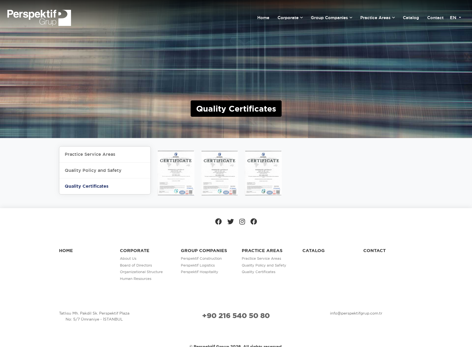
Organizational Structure (141, 272)
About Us (128, 258)
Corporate (134, 250)
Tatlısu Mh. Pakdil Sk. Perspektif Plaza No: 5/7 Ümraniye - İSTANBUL (94, 316)
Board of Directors (136, 265)
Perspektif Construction (201, 258)
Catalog (313, 250)
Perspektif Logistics (198, 265)
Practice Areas (262, 250)
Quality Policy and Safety (264, 265)
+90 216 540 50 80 (236, 316)
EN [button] (454, 17)
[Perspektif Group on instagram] (242, 221)
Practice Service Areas (261, 258)
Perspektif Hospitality (199, 272)
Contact (374, 250)
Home (66, 250)
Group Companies (204, 250)
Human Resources (135, 278)
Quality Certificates (258, 272)
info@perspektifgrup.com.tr (356, 313)
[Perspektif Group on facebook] (218, 221)
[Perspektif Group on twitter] (230, 221)
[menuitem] (263, 17)
